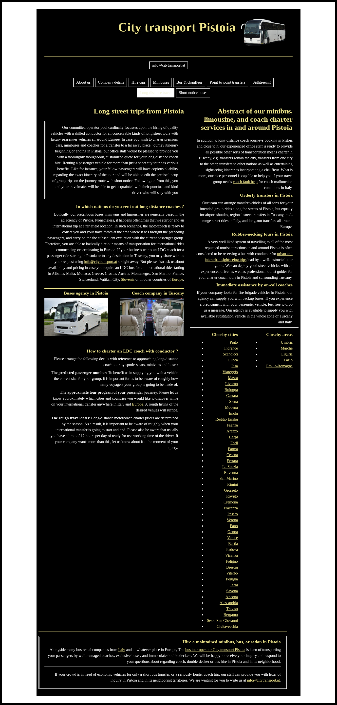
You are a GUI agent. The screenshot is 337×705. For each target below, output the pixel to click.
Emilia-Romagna (279, 366)
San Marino (229, 478)
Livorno (231, 384)
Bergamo (231, 614)
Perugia (232, 579)
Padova (232, 549)
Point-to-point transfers (227, 82)
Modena (231, 407)
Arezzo (232, 431)
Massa (233, 378)
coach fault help (245, 182)
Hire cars (138, 82)
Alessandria (229, 603)
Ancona (231, 597)
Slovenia (127, 279)
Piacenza (231, 508)
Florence (231, 348)
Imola (233, 413)
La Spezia (230, 466)
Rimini (232, 484)
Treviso (232, 609)
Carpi (233, 437)
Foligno (232, 561)
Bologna (231, 390)
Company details (111, 82)
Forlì (234, 443)
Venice (232, 538)
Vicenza (231, 555)
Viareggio (230, 372)
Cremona (231, 502)
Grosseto (231, 490)
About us (83, 82)
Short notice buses (193, 93)
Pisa (234, 366)
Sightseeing (262, 82)
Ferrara (232, 461)
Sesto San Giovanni (222, 620)
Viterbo (232, 573)
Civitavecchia (227, 626)
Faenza (232, 425)
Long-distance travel (155, 93)
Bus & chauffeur (189, 82)
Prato (234, 342)
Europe (177, 279)
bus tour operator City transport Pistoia (215, 650)
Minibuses (161, 82)
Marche (287, 348)
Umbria (287, 342)
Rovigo (232, 496)
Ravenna (231, 472)
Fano (234, 526)
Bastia (233, 543)
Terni (234, 585)
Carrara (232, 395)
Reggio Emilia (226, 419)
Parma (233, 449)
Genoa (232, 532)
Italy (121, 650)
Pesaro (232, 514)
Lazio (288, 360)
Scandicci (230, 354)
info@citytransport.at (168, 65)
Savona (232, 591)
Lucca (233, 360)
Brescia (232, 567)
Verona (232, 520)
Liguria (287, 354)
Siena (233, 401)
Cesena (232, 455)
